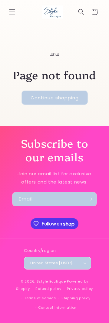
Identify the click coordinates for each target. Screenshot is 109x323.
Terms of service (40, 298)
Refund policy (48, 288)
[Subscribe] (90, 199)
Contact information (57, 307)
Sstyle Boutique (51, 281)
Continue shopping (55, 97)
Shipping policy (76, 298)
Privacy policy (80, 288)
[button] (12, 12)
